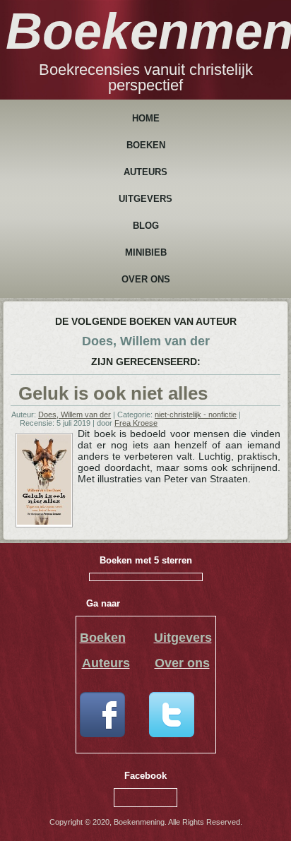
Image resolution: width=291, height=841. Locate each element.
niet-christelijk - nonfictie (196, 414)
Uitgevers (145, 198)
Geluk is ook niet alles (113, 393)
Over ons (145, 279)
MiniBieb (146, 252)
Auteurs (145, 172)
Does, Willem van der (74, 414)
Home (146, 118)
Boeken (145, 145)
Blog (146, 225)
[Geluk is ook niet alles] (44, 522)
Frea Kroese (136, 423)
